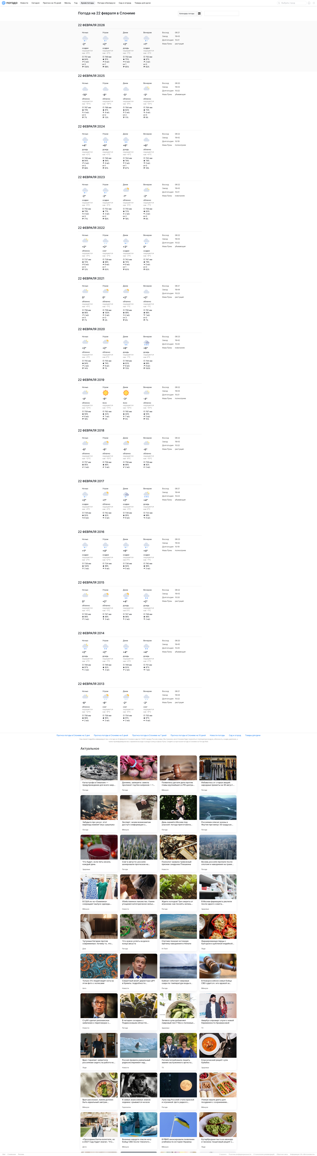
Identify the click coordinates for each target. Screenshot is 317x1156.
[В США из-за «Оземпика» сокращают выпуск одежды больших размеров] (99, 893)
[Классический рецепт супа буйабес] (218, 1051)
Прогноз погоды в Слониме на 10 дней (188, 735)
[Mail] (3, 3)
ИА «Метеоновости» (307, 1154)
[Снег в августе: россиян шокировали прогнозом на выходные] (138, 853)
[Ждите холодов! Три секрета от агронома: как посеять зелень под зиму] (178, 893)
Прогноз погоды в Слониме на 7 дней (149, 735)
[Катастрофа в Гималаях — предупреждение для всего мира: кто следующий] (99, 774)
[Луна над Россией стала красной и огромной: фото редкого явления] (178, 1091)
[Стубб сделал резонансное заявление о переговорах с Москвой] (99, 1012)
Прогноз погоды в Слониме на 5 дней (111, 735)
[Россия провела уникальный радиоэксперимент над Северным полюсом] (138, 1051)
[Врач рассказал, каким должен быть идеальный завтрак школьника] (99, 1091)
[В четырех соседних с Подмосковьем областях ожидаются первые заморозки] (138, 1012)
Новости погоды (217, 735)
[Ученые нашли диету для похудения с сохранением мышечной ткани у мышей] (218, 1091)
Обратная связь (282, 1154)
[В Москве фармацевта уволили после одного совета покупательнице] (218, 893)
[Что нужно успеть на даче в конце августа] (138, 932)
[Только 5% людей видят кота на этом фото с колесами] (99, 972)
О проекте (222, 1154)
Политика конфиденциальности (240, 1154)
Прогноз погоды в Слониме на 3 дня (73, 735)
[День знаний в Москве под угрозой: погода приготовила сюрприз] (178, 813)
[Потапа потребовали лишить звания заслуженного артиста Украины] (178, 1051)
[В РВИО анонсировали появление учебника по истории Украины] (178, 1130)
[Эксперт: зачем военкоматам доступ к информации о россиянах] (138, 813)
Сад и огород (235, 735)
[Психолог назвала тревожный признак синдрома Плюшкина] (178, 853)
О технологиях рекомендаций (263, 1154)
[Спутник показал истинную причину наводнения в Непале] (178, 932)
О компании (12, 1154)
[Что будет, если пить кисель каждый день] (99, 853)
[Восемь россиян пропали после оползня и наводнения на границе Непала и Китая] (218, 853)
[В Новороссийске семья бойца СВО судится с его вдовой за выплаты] (218, 972)
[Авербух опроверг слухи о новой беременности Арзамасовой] (218, 1012)
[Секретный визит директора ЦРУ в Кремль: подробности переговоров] (138, 972)
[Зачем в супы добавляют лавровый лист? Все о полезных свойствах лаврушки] (178, 1012)
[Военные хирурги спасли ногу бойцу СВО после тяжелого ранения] (138, 1130)
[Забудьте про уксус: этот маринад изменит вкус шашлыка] (99, 813)
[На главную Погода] (11, 3)
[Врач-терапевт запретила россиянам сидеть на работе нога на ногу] (99, 1051)
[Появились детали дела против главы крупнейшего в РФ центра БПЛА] (178, 774)
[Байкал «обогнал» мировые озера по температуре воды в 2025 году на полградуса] (178, 972)
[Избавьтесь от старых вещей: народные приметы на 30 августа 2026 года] (218, 774)
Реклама (21, 1154)
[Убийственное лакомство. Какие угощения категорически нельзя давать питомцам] (138, 893)
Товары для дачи (252, 735)
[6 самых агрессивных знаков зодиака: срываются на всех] (138, 1091)
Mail (3, 1154)
